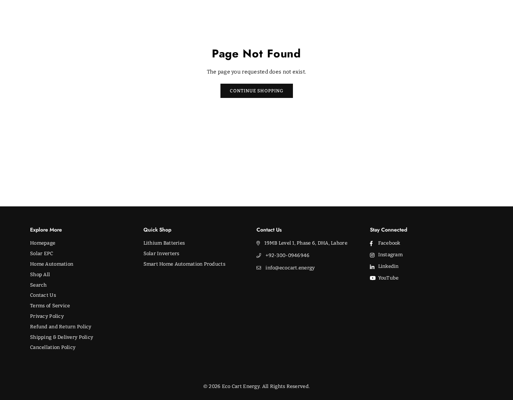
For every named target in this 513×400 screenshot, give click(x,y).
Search (38, 285)
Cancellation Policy (52, 347)
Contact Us (43, 295)
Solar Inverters (161, 253)
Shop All (40, 274)
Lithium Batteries (164, 243)
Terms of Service (50, 305)
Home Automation (51, 264)
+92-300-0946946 (287, 255)
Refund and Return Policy (61, 326)
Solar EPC (41, 253)
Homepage (42, 243)
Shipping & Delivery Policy (61, 337)
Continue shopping (257, 90)
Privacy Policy (47, 316)
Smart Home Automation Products (184, 264)
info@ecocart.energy (290, 268)
